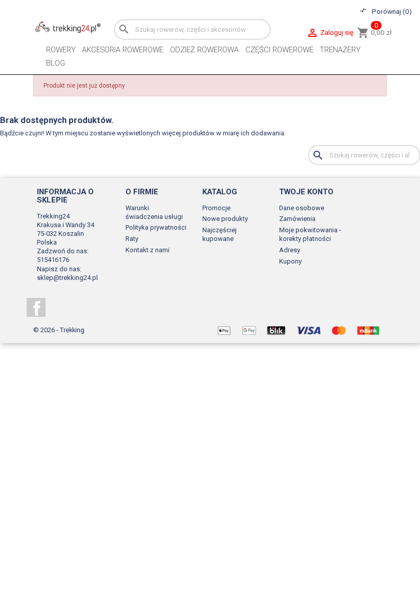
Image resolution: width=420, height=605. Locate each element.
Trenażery (340, 49)
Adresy (289, 250)
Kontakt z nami (147, 250)
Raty (131, 239)
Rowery (61, 49)
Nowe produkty (225, 219)
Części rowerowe (279, 49)
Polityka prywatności (155, 227)
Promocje (216, 208)
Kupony (290, 261)
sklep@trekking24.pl (67, 277)
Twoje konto (306, 191)
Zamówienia (297, 219)
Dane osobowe (301, 208)
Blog (55, 63)
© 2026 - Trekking (59, 330)
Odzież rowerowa (204, 49)
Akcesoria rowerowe (122, 49)
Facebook (36, 307)
